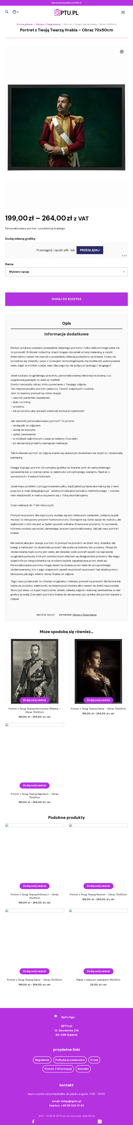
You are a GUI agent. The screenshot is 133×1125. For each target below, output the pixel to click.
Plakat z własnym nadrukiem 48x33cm (98, 979)
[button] (121, 51)
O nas (94, 1060)
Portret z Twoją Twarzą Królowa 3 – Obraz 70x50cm (35, 896)
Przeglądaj (90, 250)
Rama (9, 264)
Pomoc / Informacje (58, 1069)
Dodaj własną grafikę (20, 239)
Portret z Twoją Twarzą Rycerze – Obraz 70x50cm (98, 894)
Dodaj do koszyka (66, 299)
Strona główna (24, 24)
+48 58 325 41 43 (72, 1105)
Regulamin (42, 1060)
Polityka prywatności (70, 1060)
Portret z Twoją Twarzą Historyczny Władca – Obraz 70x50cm (34, 710)
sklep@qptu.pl (71, 1101)
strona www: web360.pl (81, 1116)
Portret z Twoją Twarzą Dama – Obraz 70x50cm (98, 708)
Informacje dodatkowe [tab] (66, 334)
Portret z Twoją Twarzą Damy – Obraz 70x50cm (34, 979)
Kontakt (83, 1069)
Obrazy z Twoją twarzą (48, 24)
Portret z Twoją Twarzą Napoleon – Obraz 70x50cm (34, 795)
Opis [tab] (66, 323)
